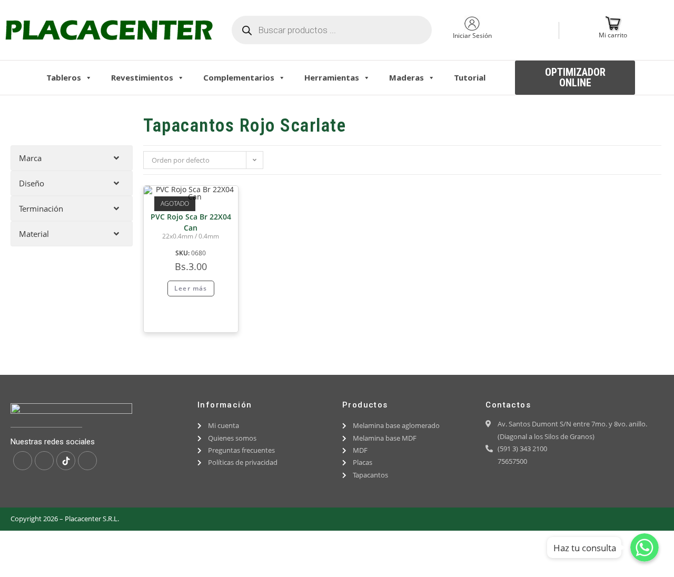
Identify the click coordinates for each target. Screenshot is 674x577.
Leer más (190, 288)
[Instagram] (44, 460)
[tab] (72, 158)
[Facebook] (22, 460)
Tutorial (469, 77)
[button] (575, 78)
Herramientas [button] (331, 77)
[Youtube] (87, 460)
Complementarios (238, 77)
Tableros (63, 77)
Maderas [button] (406, 77)
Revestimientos (142, 77)
